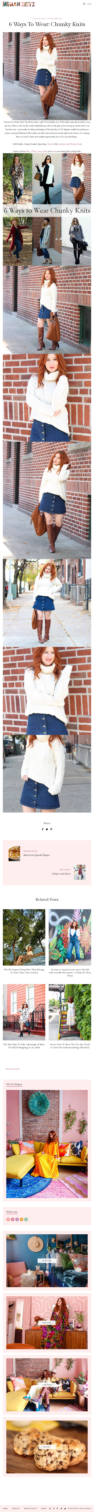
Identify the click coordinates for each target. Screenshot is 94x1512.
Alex (28, 151)
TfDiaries (75, 1508)
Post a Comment (12, 1068)
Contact (16, 1508)
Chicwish (50, 144)
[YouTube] (26, 1219)
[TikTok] (21, 1219)
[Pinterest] (17, 1219)
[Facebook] (8, 1219)
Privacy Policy (30, 1508)
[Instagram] (12, 1219)
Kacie (54, 151)
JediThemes (88, 1508)
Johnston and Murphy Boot (70, 144)
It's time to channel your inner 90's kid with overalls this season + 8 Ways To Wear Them (70, 973)
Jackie (44, 151)
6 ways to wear (38, 19)
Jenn (39, 151)
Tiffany (34, 151)
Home (5, 1508)
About (44, 1508)
